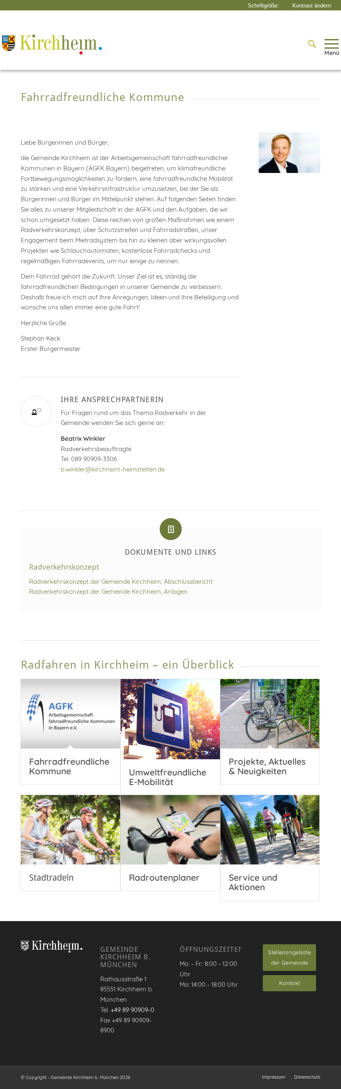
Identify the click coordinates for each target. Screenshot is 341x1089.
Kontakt (289, 983)
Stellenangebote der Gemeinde (289, 957)
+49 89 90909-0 (132, 1010)
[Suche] (308, 43)
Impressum (273, 1077)
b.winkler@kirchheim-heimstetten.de (113, 469)
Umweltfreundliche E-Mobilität (167, 777)
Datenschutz (307, 1077)
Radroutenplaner (164, 877)
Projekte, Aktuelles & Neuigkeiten (267, 766)
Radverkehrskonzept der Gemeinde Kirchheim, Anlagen (108, 591)
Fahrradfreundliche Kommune (69, 766)
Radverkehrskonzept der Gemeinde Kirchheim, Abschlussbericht (121, 581)
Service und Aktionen (253, 882)
